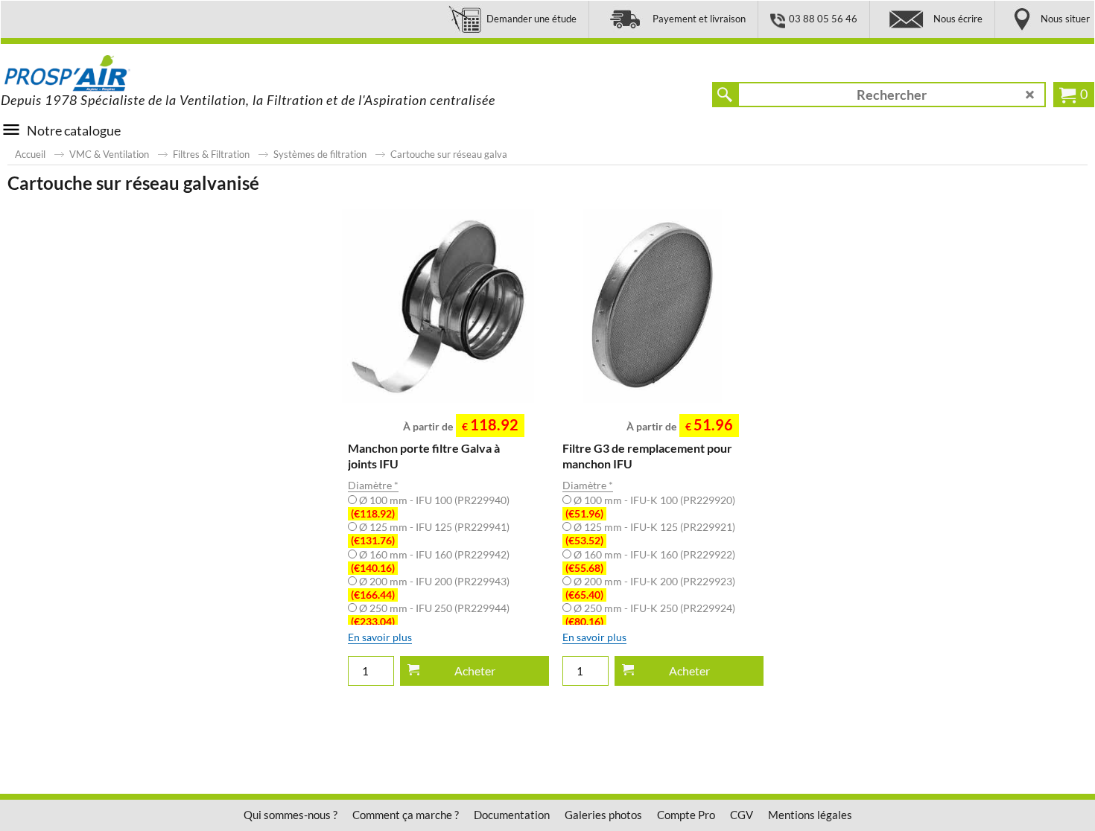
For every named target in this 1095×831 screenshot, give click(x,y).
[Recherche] (724, 94)
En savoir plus (380, 637)
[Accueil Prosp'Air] (112, 73)
